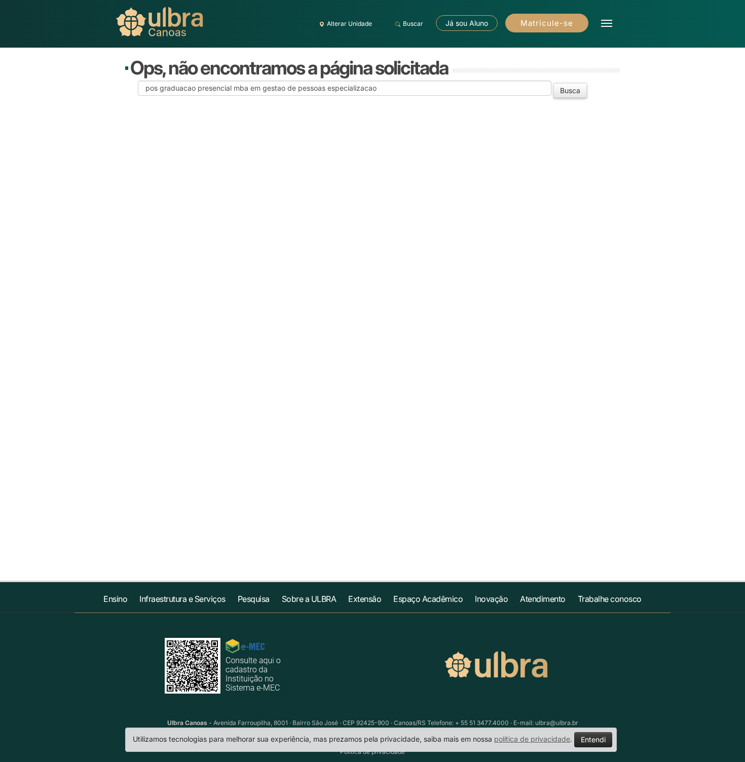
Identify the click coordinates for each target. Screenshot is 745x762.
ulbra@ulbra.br (556, 723)
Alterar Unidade (349, 23)
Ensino (115, 599)
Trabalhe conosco (610, 599)
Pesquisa (254, 599)
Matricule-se (546, 23)
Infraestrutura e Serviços (182, 599)
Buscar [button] (413, 23)
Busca (570, 90)
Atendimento (543, 599)
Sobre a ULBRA (309, 599)
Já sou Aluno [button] (466, 23)
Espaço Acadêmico (428, 599)
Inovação (491, 599)
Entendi (593, 739)
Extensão (364, 599)
